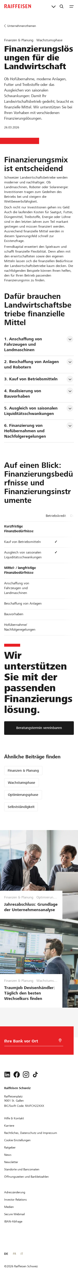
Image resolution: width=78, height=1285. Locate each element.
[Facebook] (17, 1074)
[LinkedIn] (7, 1074)
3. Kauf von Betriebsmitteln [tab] (31, 379)
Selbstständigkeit (21, 807)
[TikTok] (35, 1074)
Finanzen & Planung (23, 771)
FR (14, 1253)
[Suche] (61, 6)
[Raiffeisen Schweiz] (17, 6)
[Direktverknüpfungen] (53, 6)
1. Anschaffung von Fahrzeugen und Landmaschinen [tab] (23, 344)
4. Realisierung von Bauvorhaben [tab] (23, 393)
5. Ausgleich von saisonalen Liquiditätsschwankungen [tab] (31, 411)
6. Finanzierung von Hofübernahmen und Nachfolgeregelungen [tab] (25, 431)
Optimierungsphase (23, 795)
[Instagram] (26, 1074)
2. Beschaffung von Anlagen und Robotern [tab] (32, 364)
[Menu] (71, 6)
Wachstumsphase (21, 783)
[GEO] (60, 1040)
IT (22, 1253)
